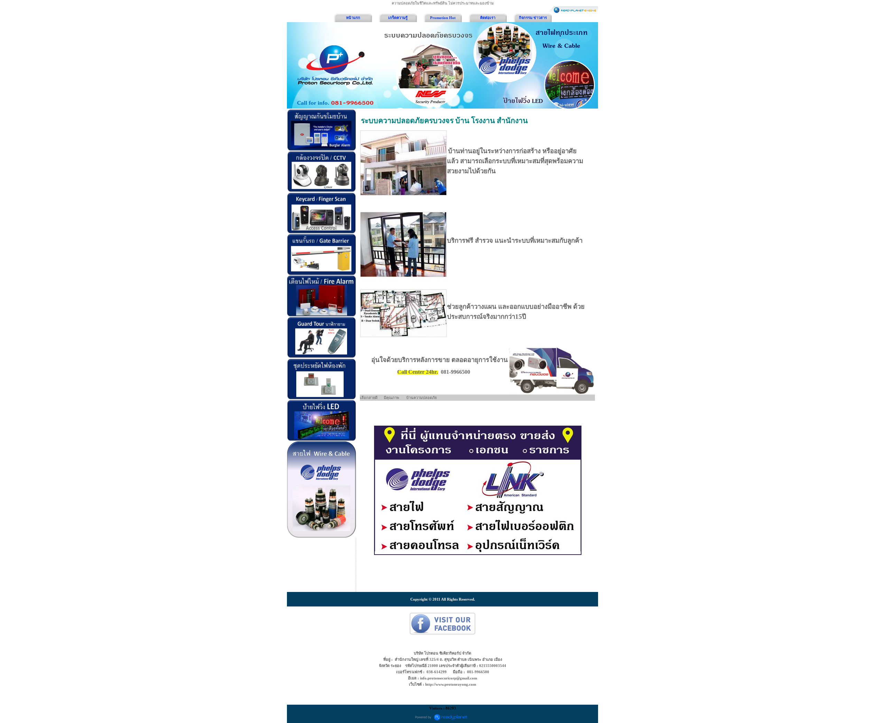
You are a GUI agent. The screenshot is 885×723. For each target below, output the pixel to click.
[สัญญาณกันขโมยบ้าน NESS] (321, 130)
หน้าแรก (353, 18)
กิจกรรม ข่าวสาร (533, 18)
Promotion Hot (443, 18)
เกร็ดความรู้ (398, 18)
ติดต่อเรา (487, 18)
